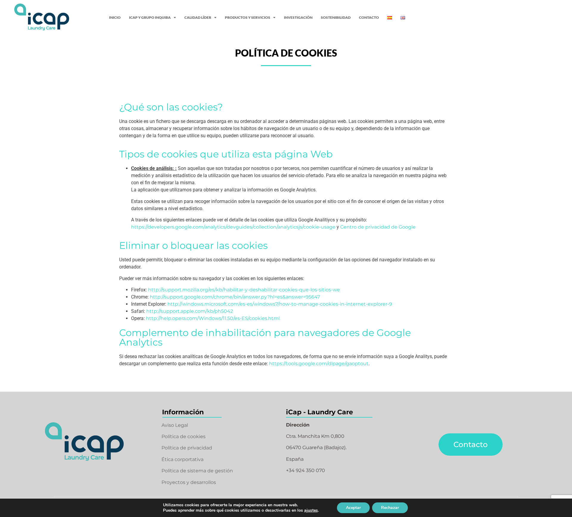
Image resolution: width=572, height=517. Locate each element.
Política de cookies (183, 436)
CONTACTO (369, 17)
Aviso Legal (174, 425)
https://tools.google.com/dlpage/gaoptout (319, 363)
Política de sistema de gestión (197, 471)
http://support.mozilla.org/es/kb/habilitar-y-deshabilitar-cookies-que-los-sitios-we (244, 290)
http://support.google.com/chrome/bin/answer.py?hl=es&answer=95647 (235, 297)
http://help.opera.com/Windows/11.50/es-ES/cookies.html (213, 318)
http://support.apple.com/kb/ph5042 (189, 311)
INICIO (115, 17)
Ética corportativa (182, 459)
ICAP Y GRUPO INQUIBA (150, 17)
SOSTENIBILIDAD (336, 17)
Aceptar (353, 507)
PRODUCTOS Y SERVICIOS (247, 17)
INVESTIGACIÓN (298, 17)
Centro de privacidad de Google (378, 227)
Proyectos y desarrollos (188, 482)
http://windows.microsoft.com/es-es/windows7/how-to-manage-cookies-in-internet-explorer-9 (279, 304)
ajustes (311, 510)
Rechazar (390, 507)
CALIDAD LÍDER (197, 17)
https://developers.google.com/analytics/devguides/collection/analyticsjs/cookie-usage (233, 227)
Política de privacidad (186, 448)
